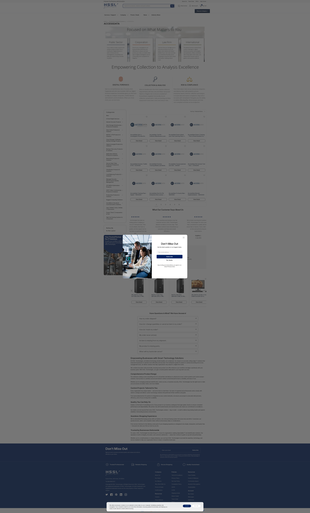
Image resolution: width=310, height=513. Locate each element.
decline (196, 505)
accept (187, 505)
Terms (165, 266)
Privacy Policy (171, 266)
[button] (183, 237)
